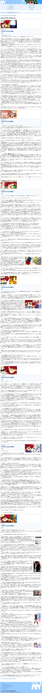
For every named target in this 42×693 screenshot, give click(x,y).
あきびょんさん (38, 585)
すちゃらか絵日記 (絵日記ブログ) (8, 685)
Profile (7, 684)
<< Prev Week (3, 15)
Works (4, 684)
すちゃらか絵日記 (10, 7)
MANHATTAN (24, 318)
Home (4, 683)
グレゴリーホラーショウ (27, 652)
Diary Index (8, 15)
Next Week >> (14, 15)
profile (20, 476)
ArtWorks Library (6, 686)
